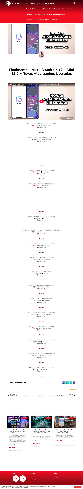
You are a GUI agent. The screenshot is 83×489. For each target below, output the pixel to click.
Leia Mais (26, 487)
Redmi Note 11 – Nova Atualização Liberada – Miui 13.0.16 (42, 19)
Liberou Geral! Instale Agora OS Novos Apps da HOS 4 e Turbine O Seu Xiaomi (17, 431)
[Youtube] (16, 478)
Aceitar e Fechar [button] (78, 486)
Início (27, 3)
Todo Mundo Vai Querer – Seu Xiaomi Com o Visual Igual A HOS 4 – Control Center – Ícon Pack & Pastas (41, 431)
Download (41, 132)
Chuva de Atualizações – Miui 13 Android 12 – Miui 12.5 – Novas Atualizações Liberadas (50, 9)
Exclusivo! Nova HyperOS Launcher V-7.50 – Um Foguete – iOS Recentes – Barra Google (64, 431)
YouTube (38, 3)
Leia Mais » (12, 447)
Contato (32, 3)
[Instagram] (23, 478)
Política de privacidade (48, 3)
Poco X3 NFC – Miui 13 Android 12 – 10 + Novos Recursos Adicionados (45, 14)
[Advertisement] (41, 152)
